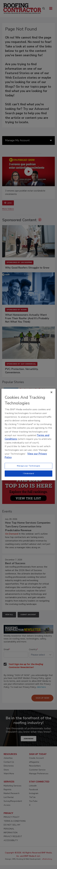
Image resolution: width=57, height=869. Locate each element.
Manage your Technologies (28, 466)
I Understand (28, 473)
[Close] (51, 392)
